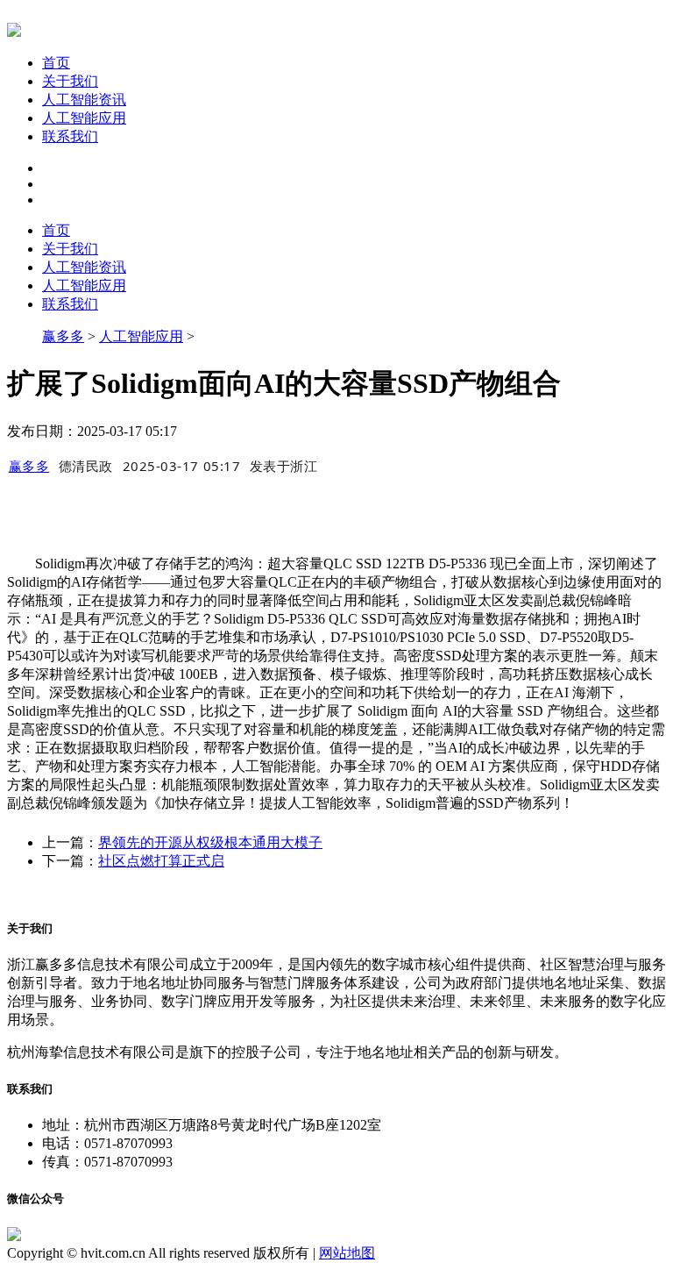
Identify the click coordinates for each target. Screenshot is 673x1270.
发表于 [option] (284, 465)
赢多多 (63, 336)
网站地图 (347, 1252)
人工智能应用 (84, 118)
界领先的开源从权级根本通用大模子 (210, 842)
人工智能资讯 (84, 99)
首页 (56, 62)
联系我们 (70, 136)
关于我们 (70, 81)
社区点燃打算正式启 (161, 860)
